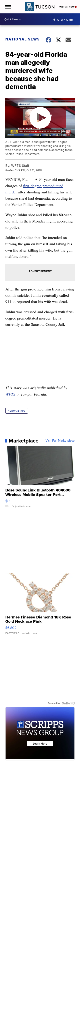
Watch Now (67, 7)
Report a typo (17, 410)
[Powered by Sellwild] (68, 703)
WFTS (10, 394)
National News (22, 39)
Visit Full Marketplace (60, 440)
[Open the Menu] (7, 6)
